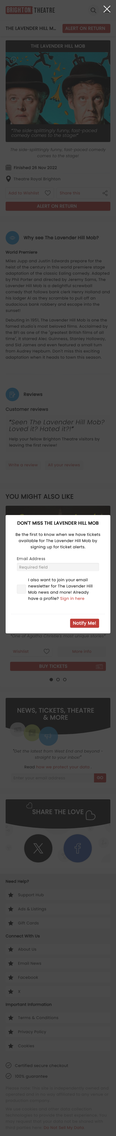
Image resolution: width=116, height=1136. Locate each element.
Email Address (31, 559)
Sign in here (72, 598)
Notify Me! (84, 623)
